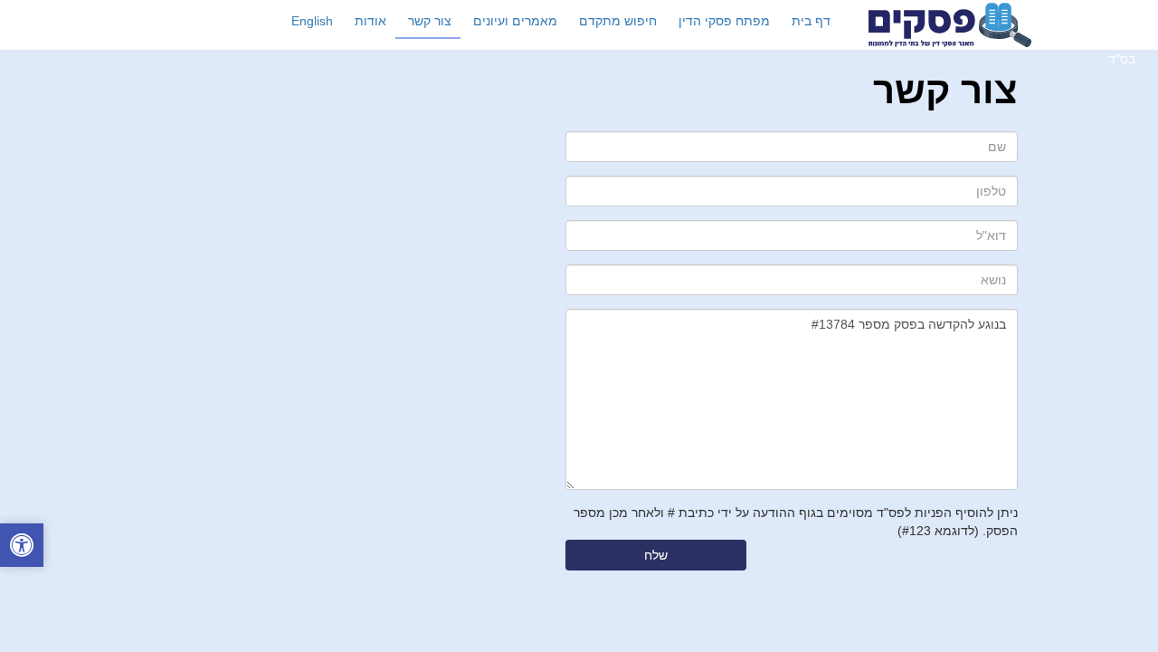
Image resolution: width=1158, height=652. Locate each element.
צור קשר (429, 21)
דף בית (811, 21)
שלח (656, 555)
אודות (370, 21)
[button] (21, 547)
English (312, 21)
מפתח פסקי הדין (724, 21)
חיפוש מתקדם (618, 21)
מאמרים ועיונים (515, 21)
